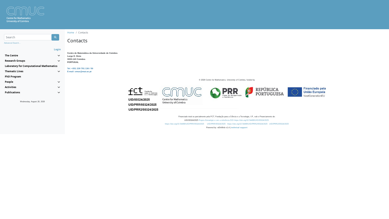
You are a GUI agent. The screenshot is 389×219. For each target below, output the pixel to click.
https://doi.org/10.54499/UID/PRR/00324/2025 (184, 124)
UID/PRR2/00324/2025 (279, 124)
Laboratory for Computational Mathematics (31, 66)
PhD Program (13, 76)
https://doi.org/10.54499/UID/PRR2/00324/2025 (247, 124)
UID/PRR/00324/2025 (216, 124)
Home (70, 32)
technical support (239, 128)
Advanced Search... (12, 43)
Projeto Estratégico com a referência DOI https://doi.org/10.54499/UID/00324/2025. (234, 120)
